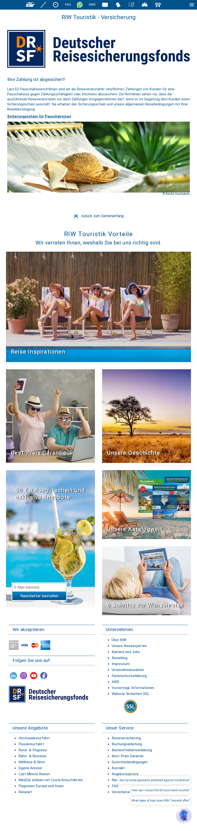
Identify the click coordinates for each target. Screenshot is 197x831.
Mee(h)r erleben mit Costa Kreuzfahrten (50, 780)
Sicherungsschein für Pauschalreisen (39, 116)
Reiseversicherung (126, 738)
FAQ (68, 4)
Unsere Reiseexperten (129, 646)
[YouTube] (33, 675)
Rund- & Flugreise (32, 750)
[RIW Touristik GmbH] (30, 4)
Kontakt (118, 768)
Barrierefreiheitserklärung (132, 750)
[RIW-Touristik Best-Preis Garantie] (50, 416)
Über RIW (119, 640)
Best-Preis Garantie (39, 453)
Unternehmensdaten (128, 670)
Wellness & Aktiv (31, 762)
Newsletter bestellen (39, 595)
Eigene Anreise (30, 768)
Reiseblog (119, 658)
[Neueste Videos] (98, 306)
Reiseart (25, 792)
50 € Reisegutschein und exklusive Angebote (50, 494)
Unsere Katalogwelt (135, 529)
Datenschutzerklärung (129, 676)
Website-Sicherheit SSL (130, 694)
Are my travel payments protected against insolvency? (154, 780)
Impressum (121, 664)
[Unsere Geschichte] (146, 416)
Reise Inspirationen (38, 351)
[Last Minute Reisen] (55, 4)
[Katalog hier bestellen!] (146, 504)
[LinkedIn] (13, 675)
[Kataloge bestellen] (118, 4)
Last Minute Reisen (34, 774)
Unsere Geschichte (133, 453)
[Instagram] (23, 675)
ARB (115, 682)
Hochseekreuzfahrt (34, 738)
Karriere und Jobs (126, 652)
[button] (183, 815)
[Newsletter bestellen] (105, 4)
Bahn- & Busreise (32, 756)
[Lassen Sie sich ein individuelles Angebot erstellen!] (144, 4)
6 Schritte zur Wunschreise (145, 605)
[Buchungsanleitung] (146, 580)
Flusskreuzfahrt (31, 744)
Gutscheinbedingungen (130, 762)
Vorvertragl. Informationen (133, 688)
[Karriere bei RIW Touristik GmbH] (43, 4)
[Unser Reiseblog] (131, 4)
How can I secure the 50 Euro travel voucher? (161, 790)
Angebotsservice (125, 774)
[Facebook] (43, 675)
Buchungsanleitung (127, 744)
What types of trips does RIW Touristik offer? (160, 800)
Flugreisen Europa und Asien (41, 786)
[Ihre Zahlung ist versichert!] (48, 694)
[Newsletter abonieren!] (50, 538)
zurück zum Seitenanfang (98, 216)
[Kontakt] (158, 4)
